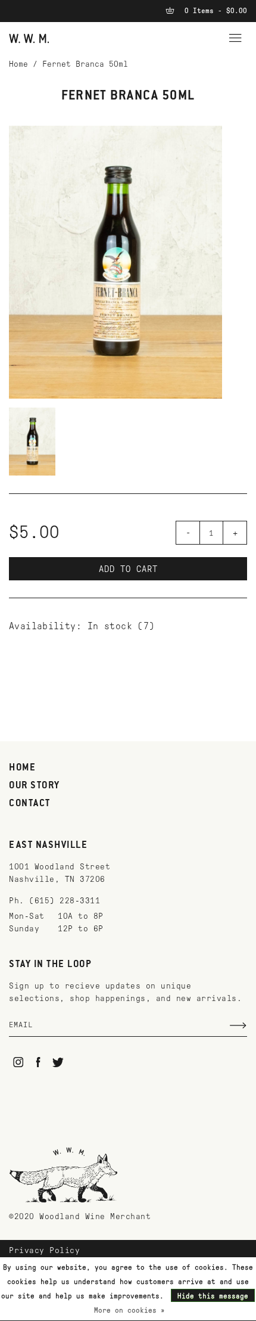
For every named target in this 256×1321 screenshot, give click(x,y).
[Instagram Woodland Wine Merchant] (18, 1062)
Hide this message (212, 1296)
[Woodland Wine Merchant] (29, 37)
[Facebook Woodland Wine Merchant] (38, 1062)
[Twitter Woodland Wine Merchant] (58, 1062)
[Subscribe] (238, 1025)
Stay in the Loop (50, 964)
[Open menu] (235, 36)
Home (18, 64)
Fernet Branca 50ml (85, 64)
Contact (30, 803)
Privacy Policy (44, 1250)
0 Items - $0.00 (213, 11)
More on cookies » (129, 1310)
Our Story (34, 786)
